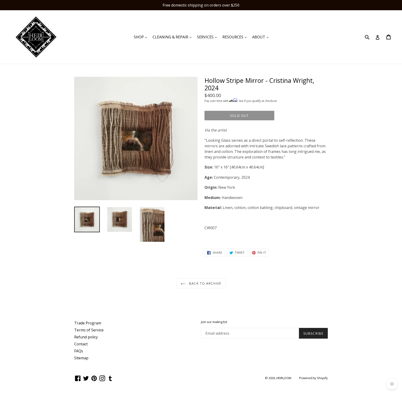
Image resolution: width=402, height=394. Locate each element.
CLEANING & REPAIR (173, 37)
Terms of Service (89, 330)
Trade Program (87, 323)
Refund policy (86, 337)
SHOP (141, 37)
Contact (81, 344)
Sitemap (81, 357)
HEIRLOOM (283, 378)
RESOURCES (235, 37)
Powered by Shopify (313, 378)
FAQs (78, 351)
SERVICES (208, 37)
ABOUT (261, 37)
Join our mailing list (214, 322)
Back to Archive (204, 283)
